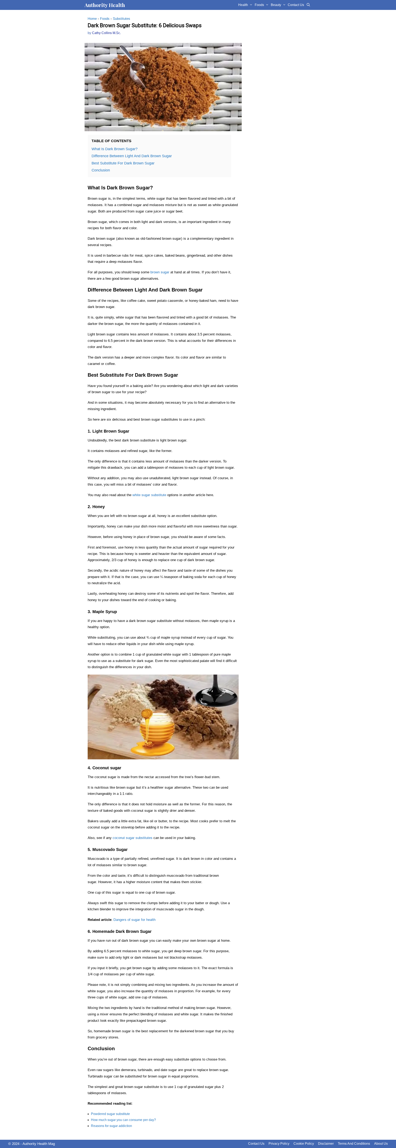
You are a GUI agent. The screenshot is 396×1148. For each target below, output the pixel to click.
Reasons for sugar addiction (111, 1126)
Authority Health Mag (38, 1144)
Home (92, 19)
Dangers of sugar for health (134, 920)
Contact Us (296, 5)
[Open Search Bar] (308, 5)
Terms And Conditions (354, 1143)
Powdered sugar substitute (110, 1114)
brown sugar (159, 272)
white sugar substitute (149, 495)
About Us (381, 1143)
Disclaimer (326, 1143)
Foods (259, 5)
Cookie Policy (303, 1143)
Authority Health (105, 4)
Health (243, 5)
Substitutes (121, 19)
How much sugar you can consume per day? (123, 1120)
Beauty (276, 5)
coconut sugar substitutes (132, 838)
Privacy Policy (279, 1143)
